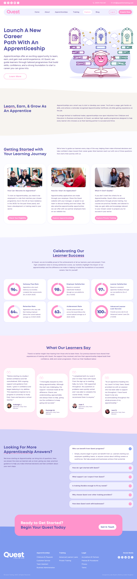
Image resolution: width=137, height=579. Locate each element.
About (47, 12)
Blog (97, 12)
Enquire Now (125, 12)
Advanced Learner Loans (68, 557)
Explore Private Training (106, 218)
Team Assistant (42, 564)
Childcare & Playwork (45, 557)
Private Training (65, 561)
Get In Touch (107, 527)
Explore (87, 12)
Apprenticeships (61, 12)
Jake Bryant (113, 575)
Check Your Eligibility (17, 218)
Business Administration (46, 568)
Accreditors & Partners (90, 557)
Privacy (84, 564)
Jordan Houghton (128, 575)
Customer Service (43, 561)
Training (76, 12)
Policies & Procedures (90, 561)
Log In (112, 12)
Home (37, 12)
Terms (84, 568)
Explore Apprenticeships (63, 218)
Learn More (18, 76)
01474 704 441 (100, 3)
